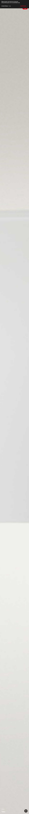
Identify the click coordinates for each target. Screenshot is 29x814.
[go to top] (26, 811)
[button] (6, 6)
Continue (23, 6)
